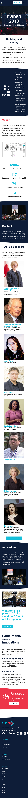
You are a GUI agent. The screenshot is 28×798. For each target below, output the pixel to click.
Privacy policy (5, 730)
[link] (25, 3)
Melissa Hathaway (10, 491)
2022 (3, 779)
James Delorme (9, 459)
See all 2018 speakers (14, 538)
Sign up (14, 703)
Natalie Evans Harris (11, 426)
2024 (3, 774)
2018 (3, 790)
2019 (3, 787)
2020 (3, 784)
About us (4, 756)
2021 (3, 782)
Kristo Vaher (8, 393)
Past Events (5, 768)
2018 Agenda (7, 626)
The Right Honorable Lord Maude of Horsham (12, 325)
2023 (3, 776)
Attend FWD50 (5, 742)
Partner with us (6, 744)
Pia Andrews (8, 526)
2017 (3, 792)
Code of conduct (14, 730)
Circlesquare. (10, 54)
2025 (3, 771)
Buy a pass (17, 2)
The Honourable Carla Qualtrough (11, 289)
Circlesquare (5, 554)
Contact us (4, 747)
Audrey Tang (8, 361)
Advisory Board (6, 759)
